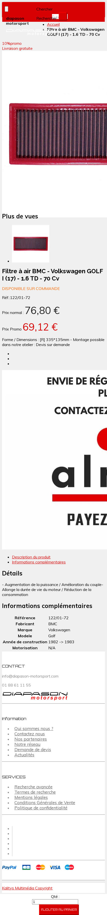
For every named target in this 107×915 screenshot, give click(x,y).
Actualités (24, 754)
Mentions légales (31, 797)
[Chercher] (63, 16)
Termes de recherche (35, 792)
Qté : (55, 896)
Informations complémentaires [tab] (39, 561)
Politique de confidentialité (40, 807)
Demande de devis (32, 749)
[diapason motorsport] (26, 32)
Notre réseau (27, 744)
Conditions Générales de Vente (44, 802)
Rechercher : (47, 18)
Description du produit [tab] (31, 556)
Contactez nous (29, 733)
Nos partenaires (30, 739)
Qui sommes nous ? (33, 728)
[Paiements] (39, 870)
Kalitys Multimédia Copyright (27, 887)
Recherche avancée (33, 786)
